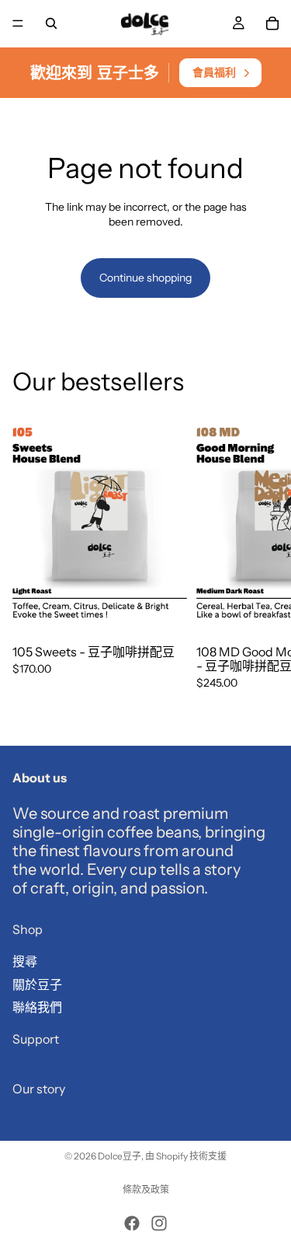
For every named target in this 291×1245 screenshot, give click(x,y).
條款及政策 (146, 1189)
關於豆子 (37, 983)
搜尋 (24, 961)
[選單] (18, 23)
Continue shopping (145, 278)
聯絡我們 (37, 1007)
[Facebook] (132, 1223)
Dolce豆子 (119, 1156)
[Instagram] (159, 1223)
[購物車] (272, 23)
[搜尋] (51, 23)
